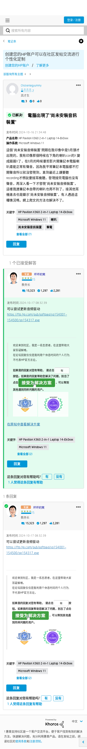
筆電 (49, 227)
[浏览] (6, 20)
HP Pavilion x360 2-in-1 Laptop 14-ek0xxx (45, 212)
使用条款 (21, 741)
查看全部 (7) (24, 234)
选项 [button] (81, 41)
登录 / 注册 (74, 20)
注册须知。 (37, 741)
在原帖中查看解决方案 (23, 424)
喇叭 (54, 219)
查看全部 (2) (24, 454)
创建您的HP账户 (17, 65)
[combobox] (43, 30)
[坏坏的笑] (13, 278)
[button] (78, 85)
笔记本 (12, 41)
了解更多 (42, 65)
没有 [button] (59, 477)
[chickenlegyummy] (12, 89)
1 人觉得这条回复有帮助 (25, 482)
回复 (16, 244)
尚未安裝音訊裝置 (30, 227)
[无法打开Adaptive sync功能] (30, 74)
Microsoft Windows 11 (32, 219)
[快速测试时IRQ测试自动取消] (25, 74)
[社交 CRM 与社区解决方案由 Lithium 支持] (55, 723)
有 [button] (47, 477)
